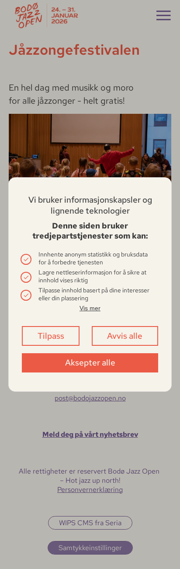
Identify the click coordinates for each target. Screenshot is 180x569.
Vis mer (90, 308)
